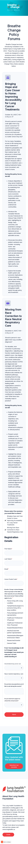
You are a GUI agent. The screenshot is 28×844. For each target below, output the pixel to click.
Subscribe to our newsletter (14, 766)
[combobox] (14, 667)
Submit (14, 714)
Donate (8, 834)
